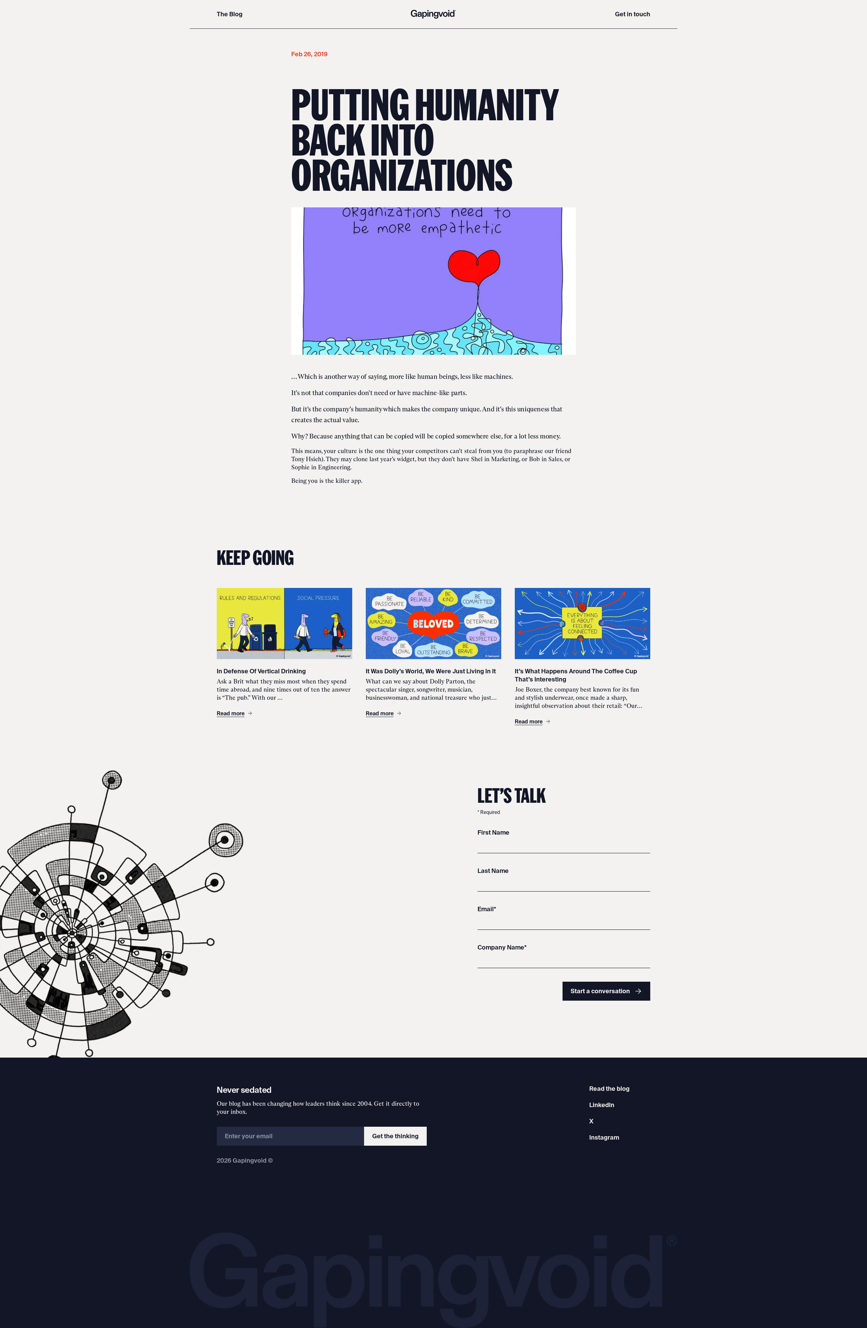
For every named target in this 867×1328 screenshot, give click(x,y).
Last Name (493, 870)
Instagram (604, 1137)
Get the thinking (395, 1136)
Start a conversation (600, 991)
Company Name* (502, 947)
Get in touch (632, 14)
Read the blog (609, 1088)
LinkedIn (601, 1104)
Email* (487, 909)
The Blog (229, 14)
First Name (493, 832)
